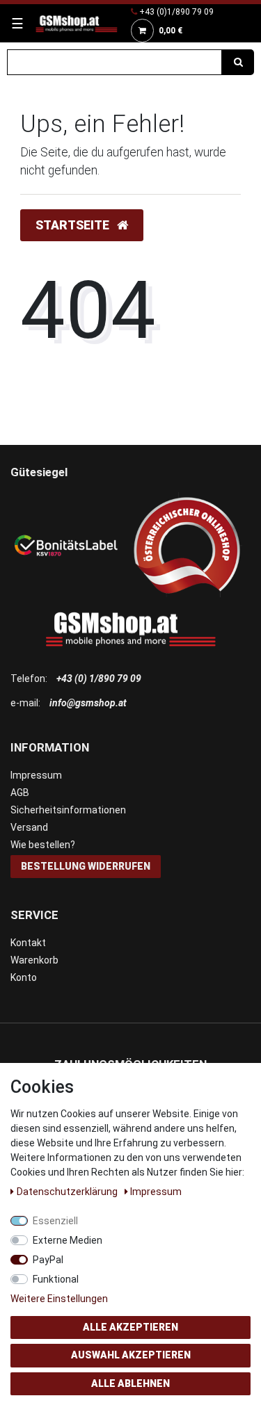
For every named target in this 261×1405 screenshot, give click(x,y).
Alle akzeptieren (130, 1327)
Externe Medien (67, 1240)
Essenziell (55, 1220)
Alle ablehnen (130, 1383)
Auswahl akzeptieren (131, 1355)
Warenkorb (34, 960)
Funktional (56, 1279)
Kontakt (28, 942)
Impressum (36, 775)
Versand (29, 827)
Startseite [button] (73, 225)
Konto (23, 977)
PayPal (48, 1259)
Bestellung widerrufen (85, 866)
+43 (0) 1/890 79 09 (98, 678)
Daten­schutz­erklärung (68, 1191)
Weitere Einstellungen (59, 1298)
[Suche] (238, 62)
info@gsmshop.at (88, 702)
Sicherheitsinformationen (68, 809)
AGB (19, 792)
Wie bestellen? (42, 844)
